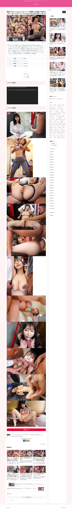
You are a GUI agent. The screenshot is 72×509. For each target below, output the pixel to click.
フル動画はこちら (26, 429)
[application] (22, 95)
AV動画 (9, 434)
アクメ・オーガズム (14, 434)
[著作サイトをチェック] (24, 441)
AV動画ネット (54, 143)
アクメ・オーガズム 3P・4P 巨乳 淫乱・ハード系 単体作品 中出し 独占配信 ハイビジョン (30, 434)
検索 (50, 9)
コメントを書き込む (26, 497)
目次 (25, 73)
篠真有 (25, 58)
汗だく (18, 436)
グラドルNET (54, 145)
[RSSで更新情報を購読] (29, 441)
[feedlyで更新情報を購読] (26, 441)
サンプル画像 (26, 77)
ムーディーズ (9, 436)
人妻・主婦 (14, 436)
